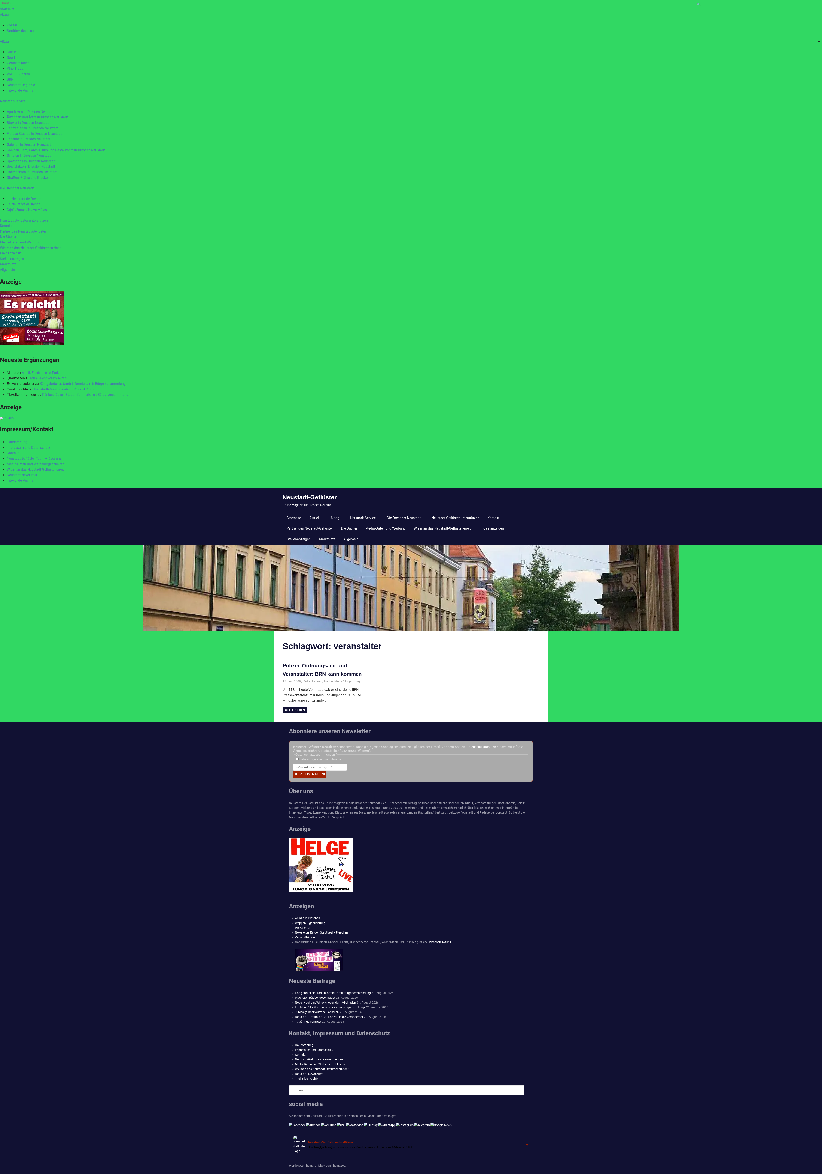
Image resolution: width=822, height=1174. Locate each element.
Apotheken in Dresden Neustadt (30, 112)
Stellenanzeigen (12, 259)
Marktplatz (8, 264)
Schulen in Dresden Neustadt (29, 155)
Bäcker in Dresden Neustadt (28, 123)
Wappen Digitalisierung (310, 923)
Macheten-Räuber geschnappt (315, 997)
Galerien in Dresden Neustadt (29, 145)
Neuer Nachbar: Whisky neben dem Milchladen (325, 1002)
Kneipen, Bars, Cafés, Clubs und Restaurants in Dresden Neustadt (56, 150)
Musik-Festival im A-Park (40, 373)
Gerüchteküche (18, 63)
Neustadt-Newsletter (22, 475)
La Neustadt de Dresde (24, 199)
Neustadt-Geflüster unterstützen (24, 220)
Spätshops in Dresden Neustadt (31, 161)
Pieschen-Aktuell (440, 942)
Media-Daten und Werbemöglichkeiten (35, 464)
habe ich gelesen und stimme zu (322, 759)
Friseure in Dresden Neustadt (28, 139)
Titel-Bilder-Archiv (20, 90)
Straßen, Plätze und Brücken (28, 178)
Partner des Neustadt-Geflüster (23, 231)
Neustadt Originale (21, 85)
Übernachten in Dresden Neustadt (32, 172)
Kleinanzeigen (10, 253)
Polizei (12, 25)
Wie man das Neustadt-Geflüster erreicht (30, 248)
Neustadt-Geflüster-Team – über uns (34, 458)
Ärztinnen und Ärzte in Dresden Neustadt (37, 117)
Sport (11, 58)
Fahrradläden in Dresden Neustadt (32, 128)
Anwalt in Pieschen (307, 918)
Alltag (4, 41)
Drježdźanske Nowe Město (27, 210)
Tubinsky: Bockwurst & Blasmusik (317, 1012)
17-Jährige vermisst (308, 1021)
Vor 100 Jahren (18, 74)
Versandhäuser (305, 937)
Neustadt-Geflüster (310, 497)
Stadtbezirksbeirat (20, 31)
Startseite (7, 9)
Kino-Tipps (15, 68)
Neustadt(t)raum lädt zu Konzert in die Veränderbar (329, 1017)
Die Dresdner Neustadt (17, 188)
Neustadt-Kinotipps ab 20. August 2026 (64, 389)
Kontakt (6, 226)
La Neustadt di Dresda (23, 204)
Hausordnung (17, 442)
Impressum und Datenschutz (28, 448)
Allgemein (7, 270)
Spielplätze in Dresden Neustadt (31, 166)
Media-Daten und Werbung (20, 242)
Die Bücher (8, 237)
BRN (10, 79)
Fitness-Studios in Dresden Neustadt (34, 134)
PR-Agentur (302, 927)
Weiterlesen (295, 710)
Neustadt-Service (12, 101)
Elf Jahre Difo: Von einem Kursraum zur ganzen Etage (330, 1007)
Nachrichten (332, 681)
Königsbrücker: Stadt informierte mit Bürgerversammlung (83, 384)
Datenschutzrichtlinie (481, 747)
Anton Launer (312, 681)
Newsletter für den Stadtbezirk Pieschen (321, 932)
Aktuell (5, 15)
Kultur (11, 52)
